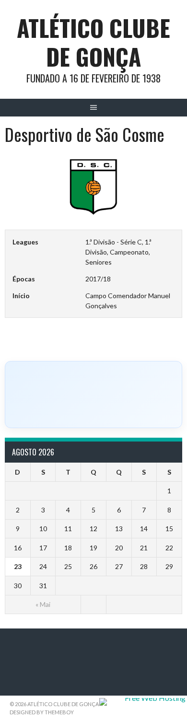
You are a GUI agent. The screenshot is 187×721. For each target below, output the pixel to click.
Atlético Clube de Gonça (93, 42)
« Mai (42, 604)
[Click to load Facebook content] (93, 394)
